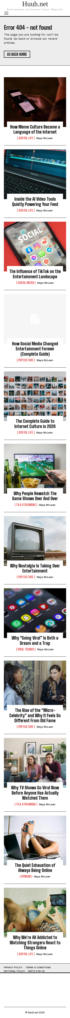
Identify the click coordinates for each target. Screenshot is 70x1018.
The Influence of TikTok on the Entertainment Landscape (35, 274)
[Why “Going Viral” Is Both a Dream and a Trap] (35, 613)
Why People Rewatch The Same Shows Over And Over (35, 496)
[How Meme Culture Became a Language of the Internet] (35, 102)
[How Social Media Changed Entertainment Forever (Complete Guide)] (35, 319)
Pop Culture (25, 360)
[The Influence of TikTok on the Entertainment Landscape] (35, 246)
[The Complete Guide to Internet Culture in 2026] (35, 396)
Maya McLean (44, 138)
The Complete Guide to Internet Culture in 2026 (35, 423)
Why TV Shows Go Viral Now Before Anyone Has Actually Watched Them (35, 793)
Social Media (26, 282)
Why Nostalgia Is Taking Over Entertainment (35, 568)
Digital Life (26, 138)
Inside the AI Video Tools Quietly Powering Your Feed (35, 201)
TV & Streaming (26, 504)
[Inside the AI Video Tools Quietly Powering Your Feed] (35, 174)
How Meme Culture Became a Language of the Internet (35, 129)
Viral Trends (26, 649)
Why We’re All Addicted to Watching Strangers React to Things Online (35, 942)
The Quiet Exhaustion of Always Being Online (35, 868)
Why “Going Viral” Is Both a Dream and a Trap (35, 640)
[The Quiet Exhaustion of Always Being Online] (35, 840)
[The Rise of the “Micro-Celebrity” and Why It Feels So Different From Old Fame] (35, 685)
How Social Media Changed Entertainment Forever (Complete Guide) (35, 349)
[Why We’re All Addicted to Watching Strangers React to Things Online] (35, 912)
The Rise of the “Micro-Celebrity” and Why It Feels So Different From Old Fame (35, 715)
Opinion (26, 876)
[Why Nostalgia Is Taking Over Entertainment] (35, 541)
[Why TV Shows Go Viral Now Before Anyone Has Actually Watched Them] (35, 763)
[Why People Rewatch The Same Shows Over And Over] (35, 469)
